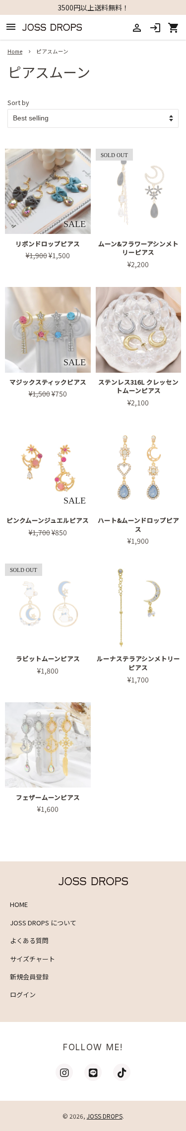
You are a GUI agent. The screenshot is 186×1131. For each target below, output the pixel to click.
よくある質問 (29, 940)
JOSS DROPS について (43, 922)
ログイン (23, 994)
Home (14, 51)
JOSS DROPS (105, 1116)
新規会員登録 (29, 976)
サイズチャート (32, 958)
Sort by (18, 102)
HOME (19, 904)
